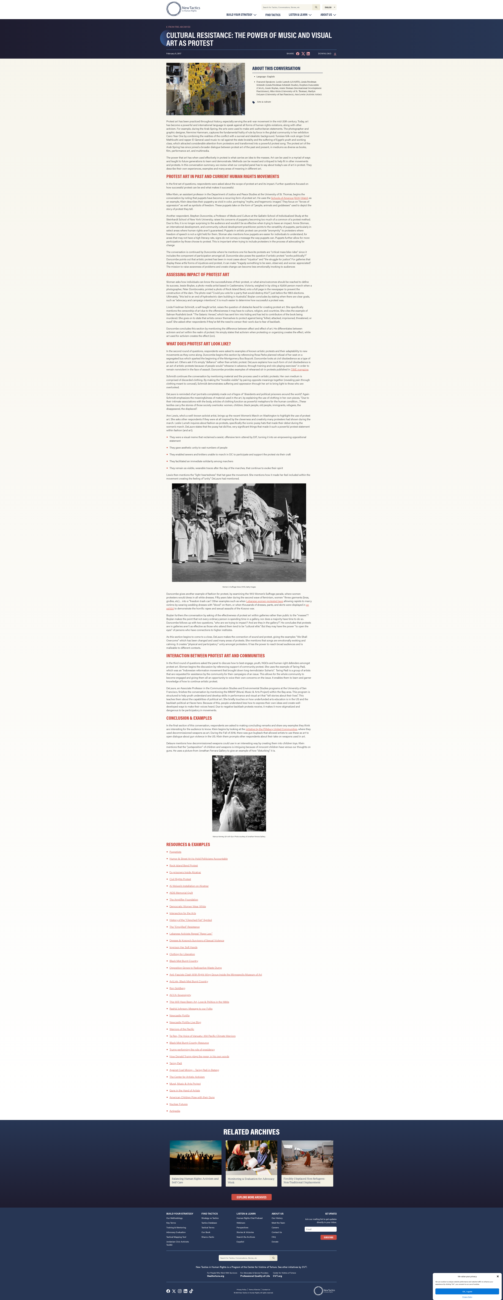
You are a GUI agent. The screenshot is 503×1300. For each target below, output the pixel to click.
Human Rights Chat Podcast (250, 1217)
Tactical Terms (207, 1227)
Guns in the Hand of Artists (185, 1090)
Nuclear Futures (179, 1104)
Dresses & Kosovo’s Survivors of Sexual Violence (197, 940)
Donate (275, 1241)
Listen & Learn (298, 14)
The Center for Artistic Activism (187, 1077)
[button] (497, 1276)
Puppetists (175, 852)
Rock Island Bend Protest (184, 865)
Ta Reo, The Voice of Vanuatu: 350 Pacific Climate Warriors (203, 1036)
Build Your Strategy (239, 14)
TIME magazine (299, 369)
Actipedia (175, 1111)
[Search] (316, 7)
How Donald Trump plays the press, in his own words (199, 1056)
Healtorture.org (215, 1275)
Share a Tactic (207, 1236)
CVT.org (277, 1275)
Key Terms (171, 1222)
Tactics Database (209, 1222)
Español (240, 1241)
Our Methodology (174, 1217)
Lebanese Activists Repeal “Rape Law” (191, 933)
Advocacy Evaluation (176, 1232)
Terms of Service (254, 1289)
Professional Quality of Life (255, 1275)
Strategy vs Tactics (210, 1217)
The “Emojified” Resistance (185, 927)
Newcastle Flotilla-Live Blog (185, 1022)
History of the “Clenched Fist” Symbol (191, 920)
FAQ (274, 1236)
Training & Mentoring (176, 1227)
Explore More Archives (251, 1197)
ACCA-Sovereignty (180, 995)
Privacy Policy (467, 1297)
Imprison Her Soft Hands (183, 947)
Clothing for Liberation (182, 954)
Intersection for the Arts (183, 913)
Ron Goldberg (177, 988)
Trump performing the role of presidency (192, 1049)
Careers (275, 1227)
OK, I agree (467, 1291)
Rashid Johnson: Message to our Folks (191, 1008)
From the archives (179, 27)
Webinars (241, 1222)
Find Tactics (272, 15)
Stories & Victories (245, 1232)
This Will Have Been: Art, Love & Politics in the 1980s (199, 1002)
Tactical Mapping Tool (176, 1236)
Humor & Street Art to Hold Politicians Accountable (199, 858)
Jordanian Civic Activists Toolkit (177, 1243)
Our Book (205, 1232)
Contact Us (277, 1232)
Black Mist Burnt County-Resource (189, 1042)
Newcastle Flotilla (180, 1015)
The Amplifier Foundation (184, 899)
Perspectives (242, 1227)
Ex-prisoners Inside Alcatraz (185, 872)
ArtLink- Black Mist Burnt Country (189, 981)
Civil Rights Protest (180, 879)
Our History (277, 1217)
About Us (326, 14)
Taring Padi (176, 1063)
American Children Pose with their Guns (192, 1097)
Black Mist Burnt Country (184, 961)
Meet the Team (278, 1222)
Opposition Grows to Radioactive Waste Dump (196, 967)
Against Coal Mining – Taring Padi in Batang (194, 1070)
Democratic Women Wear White (188, 906)
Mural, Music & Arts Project (185, 1083)
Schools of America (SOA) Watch (289, 198)
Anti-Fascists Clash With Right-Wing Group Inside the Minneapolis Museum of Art (216, 974)
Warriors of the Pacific (182, 1029)
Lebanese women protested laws (264, 601)
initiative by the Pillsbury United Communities (271, 729)
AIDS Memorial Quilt (181, 892)
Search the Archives (246, 1236)
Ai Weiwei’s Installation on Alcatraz (189, 886)
